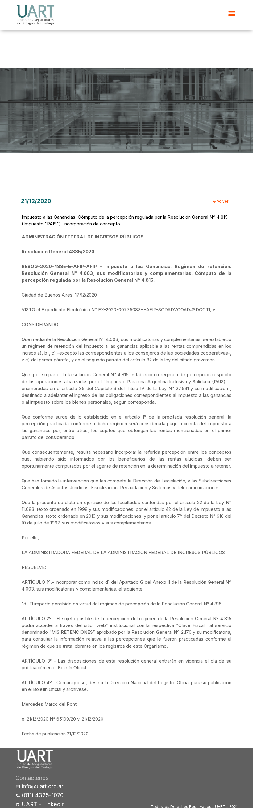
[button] (232, 14)
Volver (222, 201)
